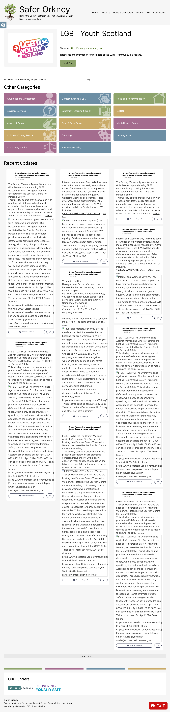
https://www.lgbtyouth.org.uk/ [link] (86, 48)
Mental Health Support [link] (128, 123)
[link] (3, 25)
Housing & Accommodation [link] (131, 98)
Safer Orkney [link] (44, 9)
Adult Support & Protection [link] (21, 98)
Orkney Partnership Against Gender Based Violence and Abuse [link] (43, 703)
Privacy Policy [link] (38, 706)
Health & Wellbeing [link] (71, 147)
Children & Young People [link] (25, 79)
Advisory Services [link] (16, 111)
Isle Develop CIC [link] (22, 706)
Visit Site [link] (68, 63)
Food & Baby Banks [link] (72, 123)
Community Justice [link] (17, 147)
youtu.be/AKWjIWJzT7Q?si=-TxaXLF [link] (81, 213)
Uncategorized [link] (124, 135)
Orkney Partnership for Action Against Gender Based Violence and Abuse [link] (31, 174)
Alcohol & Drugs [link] (15, 123)
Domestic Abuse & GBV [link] (74, 98)
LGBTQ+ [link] (42, 79)
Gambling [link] (67, 135)
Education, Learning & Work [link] (76, 111)
